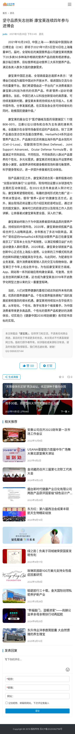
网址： (10, 696)
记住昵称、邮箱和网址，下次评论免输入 (28, 703)
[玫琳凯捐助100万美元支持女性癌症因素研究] (14, 576)
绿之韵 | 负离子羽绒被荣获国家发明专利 (49, 553)
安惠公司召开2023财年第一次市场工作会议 (48, 432)
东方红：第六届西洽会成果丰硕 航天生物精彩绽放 (48, 511)
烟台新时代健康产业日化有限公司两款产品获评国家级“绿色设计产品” (49, 491)
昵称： (11, 678)
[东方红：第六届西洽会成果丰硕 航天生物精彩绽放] (14, 514)
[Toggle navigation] (69, 4)
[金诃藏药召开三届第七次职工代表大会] (14, 474)
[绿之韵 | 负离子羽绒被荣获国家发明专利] (14, 556)
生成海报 (13, 376)
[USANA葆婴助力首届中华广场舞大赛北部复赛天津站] (14, 455)
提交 (37, 711)
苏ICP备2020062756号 (51, 729)
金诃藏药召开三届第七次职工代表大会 (49, 471)
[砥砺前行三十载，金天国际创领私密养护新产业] (14, 596)
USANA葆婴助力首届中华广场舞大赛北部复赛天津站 (49, 451)
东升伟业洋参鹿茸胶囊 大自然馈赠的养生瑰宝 (48, 632)
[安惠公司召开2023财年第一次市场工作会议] (14, 435)
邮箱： (11, 687)
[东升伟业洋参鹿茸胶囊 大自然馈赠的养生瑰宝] (14, 635)
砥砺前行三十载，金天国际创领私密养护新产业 (49, 592)
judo (5, 34)
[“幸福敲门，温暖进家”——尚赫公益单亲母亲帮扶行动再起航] (14, 615)
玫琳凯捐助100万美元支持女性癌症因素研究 (49, 572)
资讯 (41, 34)
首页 (5, 13)
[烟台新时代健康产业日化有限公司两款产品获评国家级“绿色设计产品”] (14, 494)
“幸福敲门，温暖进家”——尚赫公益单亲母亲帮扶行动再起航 (49, 612)
